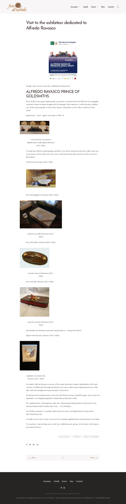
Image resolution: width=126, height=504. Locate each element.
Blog (103, 7)
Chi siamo (74, 7)
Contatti (111, 7)
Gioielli (85, 7)
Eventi (93, 7)
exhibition (76, 436)
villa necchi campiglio (91, 436)
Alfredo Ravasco (64, 436)
